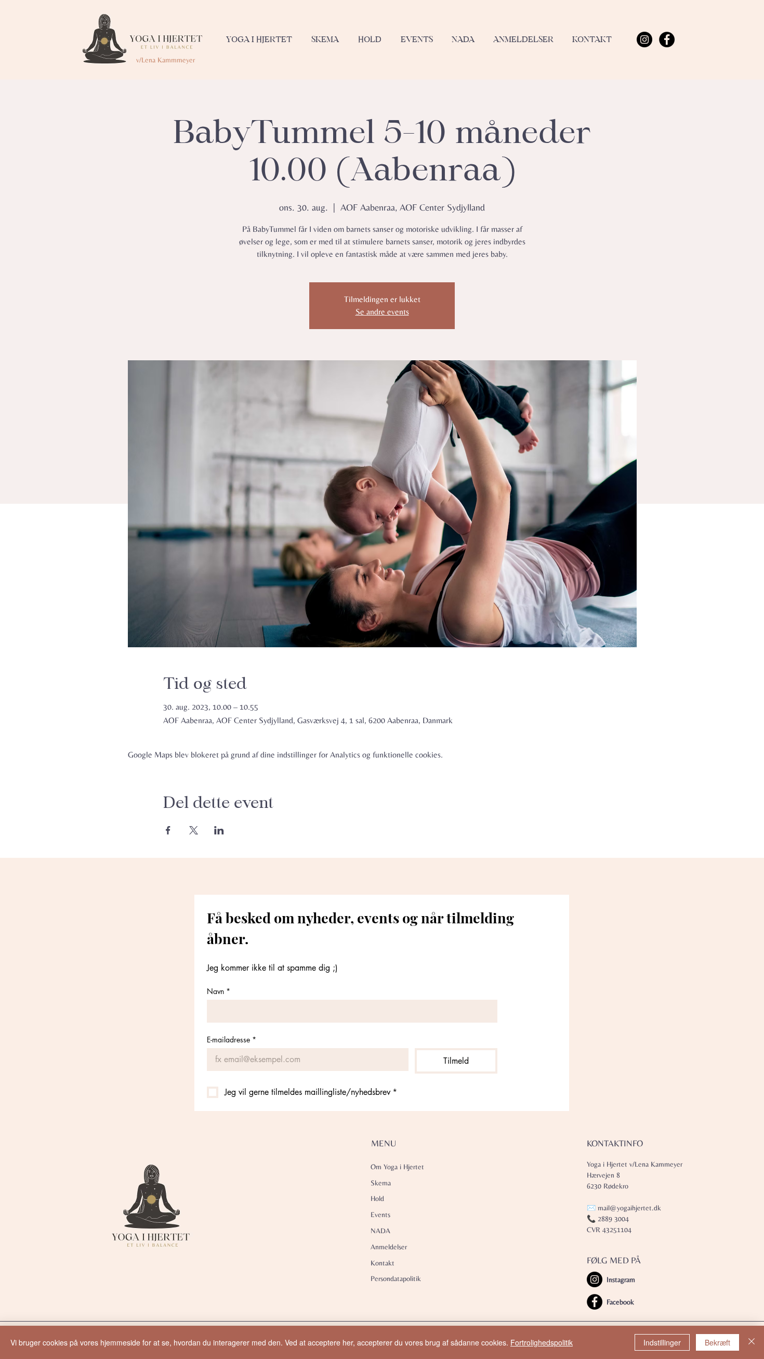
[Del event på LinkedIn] (219, 830)
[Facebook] (667, 39)
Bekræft (717, 1342)
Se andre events (382, 312)
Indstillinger (662, 1342)
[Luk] (751, 1342)
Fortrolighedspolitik (541, 1342)
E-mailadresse (231, 1039)
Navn (218, 991)
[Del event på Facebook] (168, 830)
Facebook (620, 1302)
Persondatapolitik (396, 1278)
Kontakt (382, 1263)
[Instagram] (644, 39)
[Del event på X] (194, 830)
